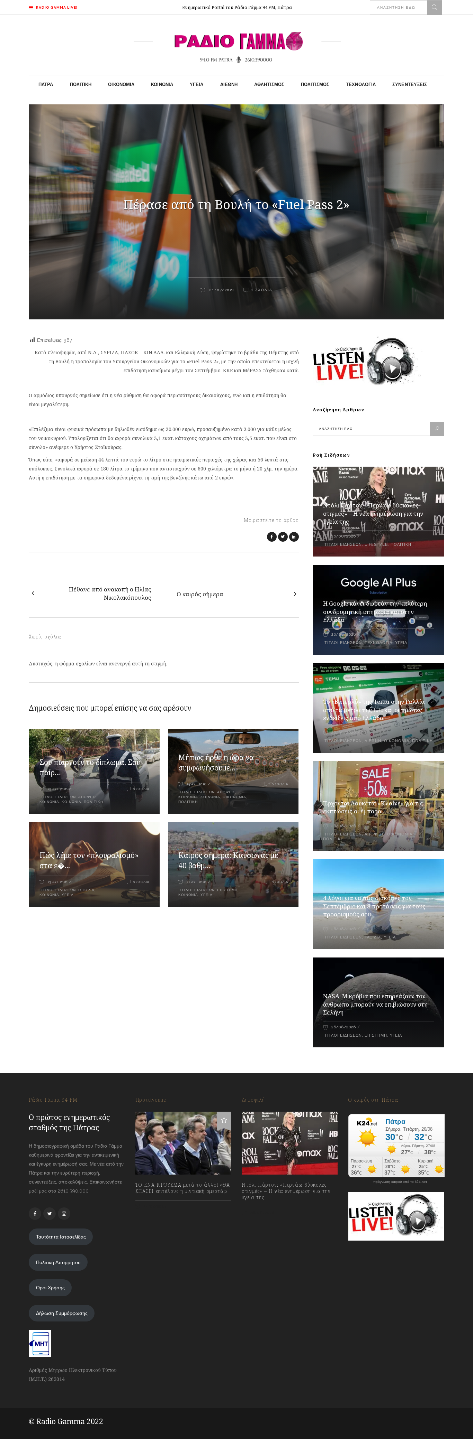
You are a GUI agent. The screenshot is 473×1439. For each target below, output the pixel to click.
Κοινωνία (71, 802)
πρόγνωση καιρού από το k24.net (400, 1182)
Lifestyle (376, 544)
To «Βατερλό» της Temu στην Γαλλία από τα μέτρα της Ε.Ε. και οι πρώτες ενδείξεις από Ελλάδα (374, 710)
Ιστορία (86, 890)
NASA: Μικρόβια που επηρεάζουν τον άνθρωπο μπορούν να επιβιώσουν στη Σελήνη (375, 1004)
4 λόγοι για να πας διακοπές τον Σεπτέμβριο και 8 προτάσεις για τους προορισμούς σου (374, 906)
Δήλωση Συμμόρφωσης (62, 1313)
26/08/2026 (343, 536)
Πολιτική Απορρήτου (58, 1262)
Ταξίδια (373, 937)
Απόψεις (87, 797)
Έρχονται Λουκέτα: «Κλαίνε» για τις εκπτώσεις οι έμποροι (373, 807)
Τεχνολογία (378, 643)
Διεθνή (373, 741)
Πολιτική (93, 802)
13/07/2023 (154, 1206)
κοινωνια (49, 802)
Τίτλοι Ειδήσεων (57, 797)
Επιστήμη (227, 890)
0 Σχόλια (262, 290)
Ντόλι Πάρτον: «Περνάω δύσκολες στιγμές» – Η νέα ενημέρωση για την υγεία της (373, 513)
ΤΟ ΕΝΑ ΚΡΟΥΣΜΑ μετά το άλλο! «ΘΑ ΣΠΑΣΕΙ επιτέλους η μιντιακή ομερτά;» (182, 1188)
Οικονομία (234, 797)
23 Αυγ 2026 (57, 882)
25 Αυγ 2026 (57, 789)
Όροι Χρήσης (50, 1287)
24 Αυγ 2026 (196, 784)
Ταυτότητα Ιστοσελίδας (61, 1237)
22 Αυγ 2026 (196, 882)
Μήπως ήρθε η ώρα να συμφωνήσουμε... (216, 763)
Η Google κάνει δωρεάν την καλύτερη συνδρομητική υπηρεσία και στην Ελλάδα (375, 611)
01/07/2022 (221, 290)
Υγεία (68, 895)
